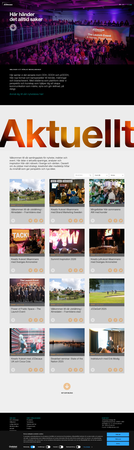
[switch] (48, 447)
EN (123, 4)
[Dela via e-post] (30, 221)
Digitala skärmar (31, 424)
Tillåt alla (118, 434)
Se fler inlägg (67, 393)
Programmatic (31, 426)
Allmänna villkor (14, 426)
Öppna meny (129, 4)
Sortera (113, 175)
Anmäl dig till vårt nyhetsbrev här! (26, 94)
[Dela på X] (41, 221)
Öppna (13, 220)
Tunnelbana (30, 422)
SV (120, 4)
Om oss (13, 418)
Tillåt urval (118, 439)
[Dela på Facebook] (36, 221)
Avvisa (118, 443)
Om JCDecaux (14, 420)
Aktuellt (12, 428)
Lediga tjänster (14, 424)
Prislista (29, 428)
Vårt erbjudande (34, 418)
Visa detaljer (86, 447)
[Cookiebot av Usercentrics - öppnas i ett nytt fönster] (13, 447)
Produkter (30, 420)
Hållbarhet (13, 422)
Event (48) (97, 175)
